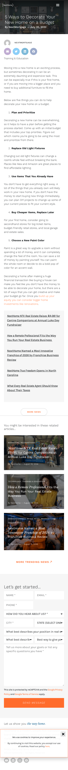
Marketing (13, 443)
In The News (33, 519)
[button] (7, 51)
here (47, 746)
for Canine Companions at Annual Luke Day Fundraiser (33, 320)
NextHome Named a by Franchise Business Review (33, 355)
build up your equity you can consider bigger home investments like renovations (29, 299)
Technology (14, 481)
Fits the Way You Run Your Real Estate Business (33, 491)
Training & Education (16, 58)
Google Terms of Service (27, 694)
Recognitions (28, 443)
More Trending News (32, 561)
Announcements (17, 519)
